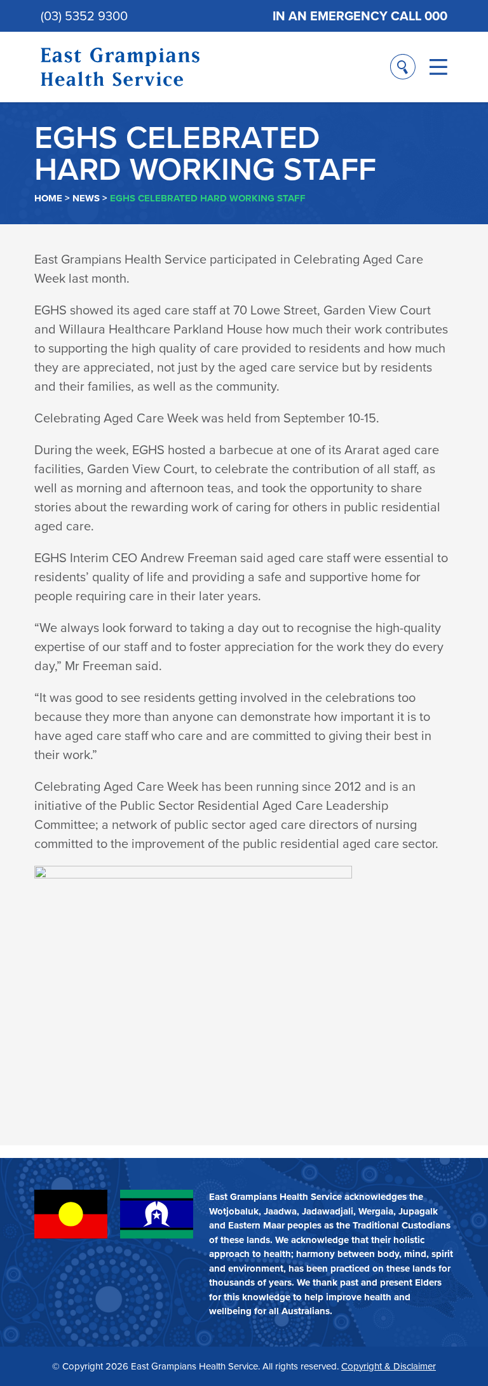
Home (48, 198)
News (86, 198)
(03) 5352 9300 (84, 15)
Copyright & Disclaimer (388, 1366)
